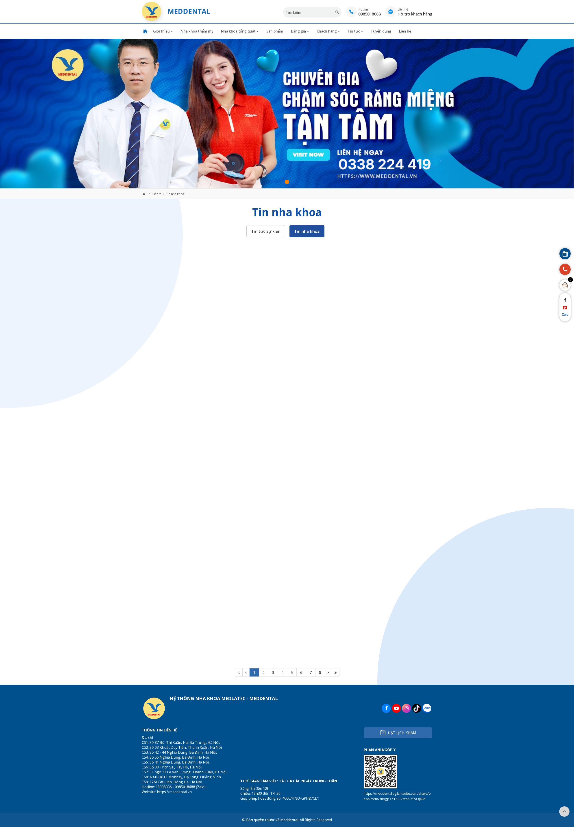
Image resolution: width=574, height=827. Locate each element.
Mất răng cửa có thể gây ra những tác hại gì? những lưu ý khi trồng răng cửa (384, 529)
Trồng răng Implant (260, 737)
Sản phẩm (274, 31)
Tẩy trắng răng (256, 757)
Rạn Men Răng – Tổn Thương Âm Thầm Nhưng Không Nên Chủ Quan (283, 319)
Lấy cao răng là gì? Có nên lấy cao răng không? (184, 633)
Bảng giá (299, 31)
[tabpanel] (287, 113)
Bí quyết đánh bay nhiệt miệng (176, 421)
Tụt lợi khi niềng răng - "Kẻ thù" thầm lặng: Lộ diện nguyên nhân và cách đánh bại (385, 424)
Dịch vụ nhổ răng (317, 737)
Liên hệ (405, 31)
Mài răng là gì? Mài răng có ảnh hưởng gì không (285, 424)
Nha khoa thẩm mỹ (196, 31)
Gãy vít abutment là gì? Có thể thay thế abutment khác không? (382, 633)
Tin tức (354, 31)
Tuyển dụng (381, 31)
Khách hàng (327, 31)
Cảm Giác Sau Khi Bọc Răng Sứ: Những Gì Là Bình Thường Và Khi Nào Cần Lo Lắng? (186, 319)
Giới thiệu (162, 31)
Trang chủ (145, 31)
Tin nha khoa (175, 194)
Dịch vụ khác (313, 744)
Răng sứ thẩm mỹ (258, 751)
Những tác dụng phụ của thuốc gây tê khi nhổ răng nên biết (187, 529)
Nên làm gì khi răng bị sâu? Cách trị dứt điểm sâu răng (284, 633)
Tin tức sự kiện (265, 231)
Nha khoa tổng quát (239, 31)
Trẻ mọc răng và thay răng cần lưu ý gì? (382, 316)
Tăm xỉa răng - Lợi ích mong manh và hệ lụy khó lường (284, 529)
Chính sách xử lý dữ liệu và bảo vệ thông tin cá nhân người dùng (330, 763)
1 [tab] (287, 182)
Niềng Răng (254, 744)
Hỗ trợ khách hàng (319, 755)
